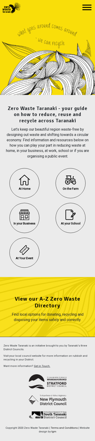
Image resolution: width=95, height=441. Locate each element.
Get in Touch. (42, 366)
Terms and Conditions (64, 427)
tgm (53, 431)
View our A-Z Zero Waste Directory (47, 302)
